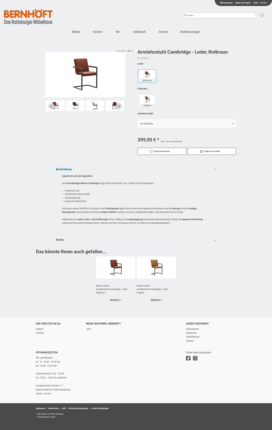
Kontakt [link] (40, 333)
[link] (76, 31)
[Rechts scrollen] (119, 106)
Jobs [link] (88, 329)
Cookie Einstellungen (100, 408)
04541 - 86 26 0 (43, 393)
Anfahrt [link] (39, 329)
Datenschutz (53, 408)
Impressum (40, 408)
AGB (64, 408)
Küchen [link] (189, 341)
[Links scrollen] (51, 106)
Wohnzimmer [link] (192, 329)
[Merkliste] (261, 15)
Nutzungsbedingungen (78, 408)
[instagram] (195, 358)
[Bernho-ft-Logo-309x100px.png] (28, 17)
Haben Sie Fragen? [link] (243, 3)
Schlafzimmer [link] (192, 337)
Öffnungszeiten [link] (226, 3)
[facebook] (188, 358)
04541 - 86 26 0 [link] (260, 3)
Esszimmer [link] (191, 333)
